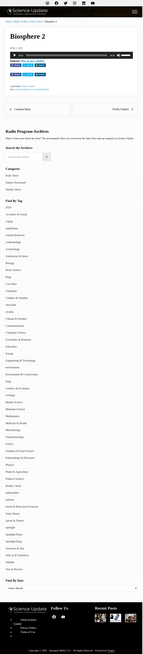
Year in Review (14, 569)
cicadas (10, 311)
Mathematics (13, 416)
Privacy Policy (28, 628)
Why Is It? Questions (17, 555)
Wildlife (10, 562)
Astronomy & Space (17, 256)
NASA (9, 444)
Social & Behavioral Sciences (22, 506)
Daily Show (37, 21)
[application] (71, 55)
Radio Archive (21, 21)
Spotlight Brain (14, 534)
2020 (8, 207)
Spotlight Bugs (14, 541)
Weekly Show (13, 189)
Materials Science (15, 409)
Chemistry (11, 290)
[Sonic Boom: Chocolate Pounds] (130, 618)
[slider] (126, 55)
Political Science (15, 478)
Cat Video (11, 283)
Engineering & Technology (21, 360)
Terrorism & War (15, 548)
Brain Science (13, 269)
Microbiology (13, 430)
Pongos (111, 650)
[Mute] (118, 55)
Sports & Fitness (15, 520)
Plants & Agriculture (17, 471)
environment (12, 367)
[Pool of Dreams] (100, 618)
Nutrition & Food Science (20, 451)
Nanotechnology (15, 437)
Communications (15, 325)
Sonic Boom (12, 513)
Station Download (16, 182)
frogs (8, 381)
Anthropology (13, 242)
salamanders (12, 492)
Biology (10, 263)
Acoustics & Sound (16, 214)
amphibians (12, 228)
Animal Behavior (15, 235)
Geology (10, 395)
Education (11, 346)
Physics (10, 464)
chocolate (11, 304)
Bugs (8, 276)
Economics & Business (18, 339)
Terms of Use (27, 632)
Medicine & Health (16, 423)
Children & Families (17, 297)
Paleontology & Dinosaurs (20, 457)
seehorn (10, 499)
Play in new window (33, 61)
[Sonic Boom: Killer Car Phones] (115, 618)
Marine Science (14, 402)
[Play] (14, 55)
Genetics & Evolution (17, 388)
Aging (9, 221)
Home (9, 21)
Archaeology (13, 249)
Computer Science (16, 332)
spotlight (10, 527)
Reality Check (13, 485)
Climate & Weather (16, 318)
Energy (10, 353)
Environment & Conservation (32, 90)
